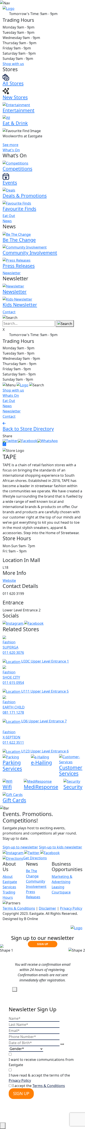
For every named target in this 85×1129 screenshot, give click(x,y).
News (7, 221)
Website (9, 580)
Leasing (58, 887)
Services (9, 887)
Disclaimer (47, 908)
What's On (11, 150)
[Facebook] (27, 440)
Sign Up (21, 1093)
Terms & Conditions (19, 908)
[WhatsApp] (47, 440)
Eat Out (9, 215)
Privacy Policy (71, 908)
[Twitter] (10, 440)
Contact (9, 312)
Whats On (11, 395)
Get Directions (35, 858)
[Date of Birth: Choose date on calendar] (62, 1044)
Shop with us (13, 63)
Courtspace (61, 892)
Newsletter (12, 273)
